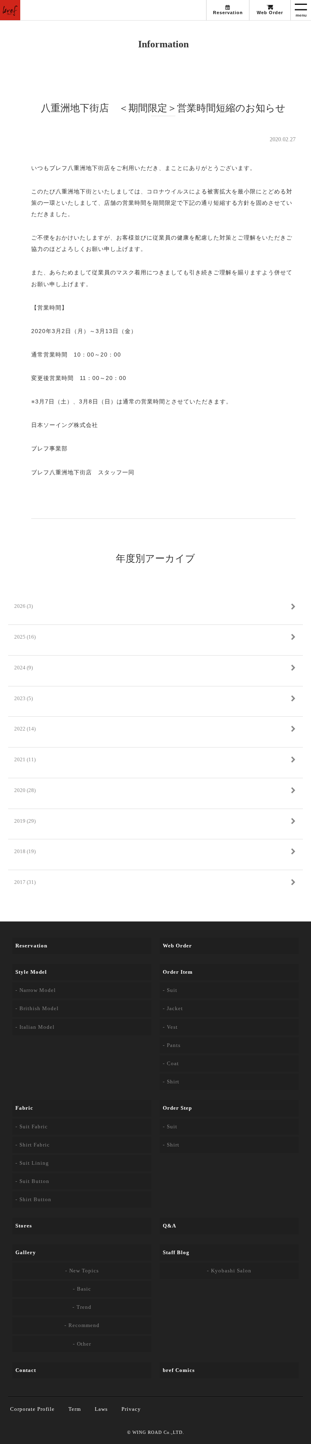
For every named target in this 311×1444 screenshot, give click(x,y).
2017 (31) (25, 882)
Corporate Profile (32, 1409)
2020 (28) (25, 790)
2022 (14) (25, 729)
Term (74, 1409)
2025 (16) (25, 637)
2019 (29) (25, 821)
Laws (101, 1409)
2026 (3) (23, 606)
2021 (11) (25, 759)
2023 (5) (23, 698)
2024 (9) (23, 668)
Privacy (131, 1409)
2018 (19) (25, 851)
